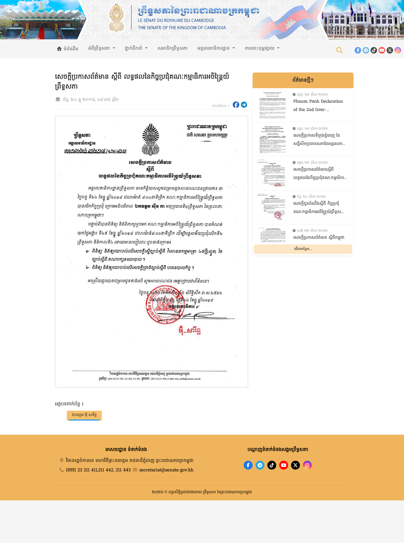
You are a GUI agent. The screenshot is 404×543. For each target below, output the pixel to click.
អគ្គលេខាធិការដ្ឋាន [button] (214, 48)
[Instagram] (398, 50)
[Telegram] (366, 50)
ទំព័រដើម (70, 49)
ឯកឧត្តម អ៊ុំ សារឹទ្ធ (84, 415)
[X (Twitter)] (390, 50)
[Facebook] (358, 50)
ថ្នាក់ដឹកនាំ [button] (134, 48)
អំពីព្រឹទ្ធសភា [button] (99, 48)
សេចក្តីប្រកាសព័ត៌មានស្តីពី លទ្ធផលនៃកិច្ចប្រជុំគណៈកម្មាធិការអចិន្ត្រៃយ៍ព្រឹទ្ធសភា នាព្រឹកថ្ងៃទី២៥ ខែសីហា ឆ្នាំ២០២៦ (319, 174)
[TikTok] (374, 50)
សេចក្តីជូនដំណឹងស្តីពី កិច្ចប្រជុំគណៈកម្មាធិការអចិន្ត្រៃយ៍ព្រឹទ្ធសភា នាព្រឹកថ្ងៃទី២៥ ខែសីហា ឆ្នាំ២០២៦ (319, 208)
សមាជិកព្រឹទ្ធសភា (173, 48)
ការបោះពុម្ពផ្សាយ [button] (260, 48)
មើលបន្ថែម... (303, 249)
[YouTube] (382, 50)
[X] (295, 465)
